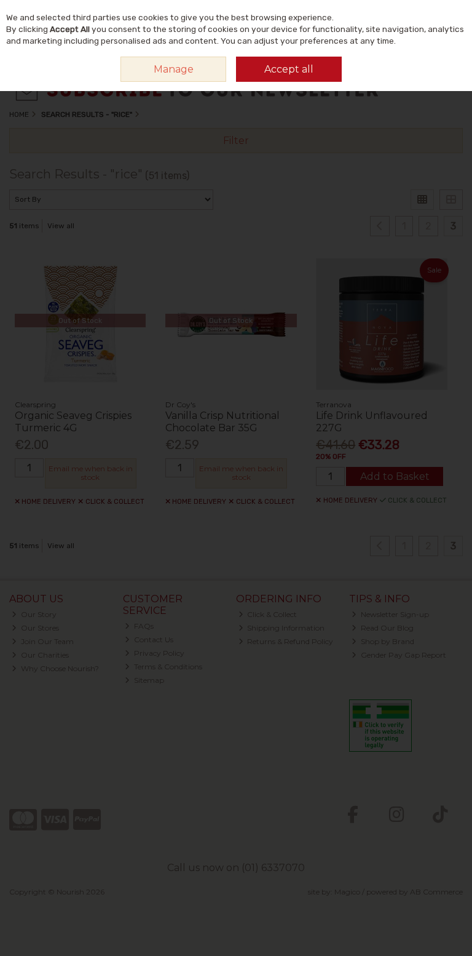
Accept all (288, 69)
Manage (174, 69)
